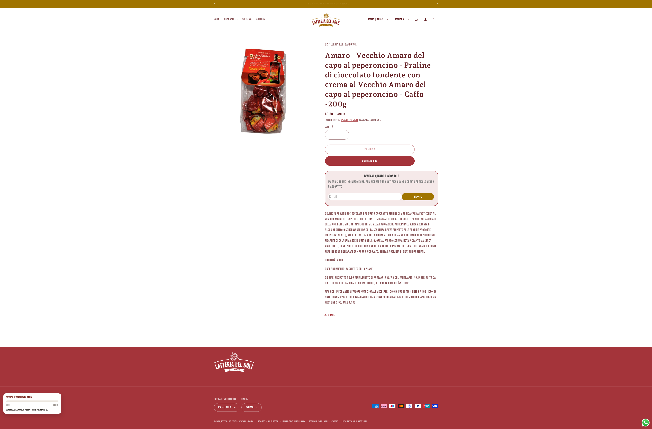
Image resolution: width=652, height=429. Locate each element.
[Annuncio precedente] (214, 4)
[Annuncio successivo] (437, 4)
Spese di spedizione (349, 119)
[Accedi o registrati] (425, 19)
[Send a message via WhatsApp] (645, 422)
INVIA (418, 196)
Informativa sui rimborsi (268, 421)
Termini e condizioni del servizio (323, 421)
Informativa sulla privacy (294, 421)
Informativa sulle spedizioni (354, 421)
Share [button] (331, 315)
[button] (230, 19)
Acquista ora (369, 161)
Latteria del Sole (228, 421)
